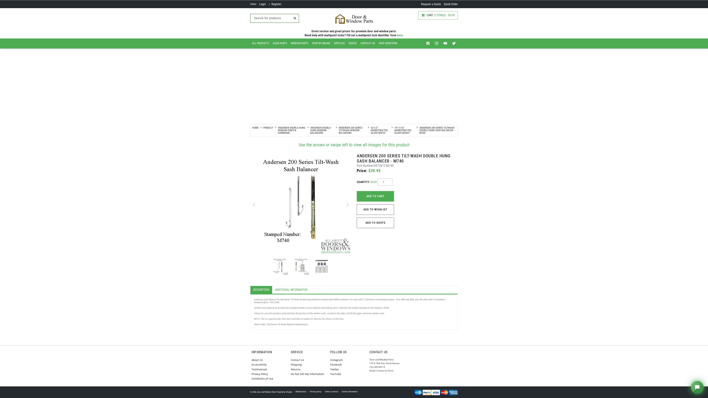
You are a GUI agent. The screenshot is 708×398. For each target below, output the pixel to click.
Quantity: (367, 182)
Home (253, 4)
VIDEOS (352, 43)
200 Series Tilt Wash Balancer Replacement (287, 324)
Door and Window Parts (266, 392)
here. (400, 35)
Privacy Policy (259, 374)
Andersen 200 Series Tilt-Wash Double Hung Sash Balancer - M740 (436, 130)
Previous (254, 204)
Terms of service (331, 391)
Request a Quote (431, 4)
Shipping (296, 364)
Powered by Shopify (284, 392)
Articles (339, 43)
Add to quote (375, 222)
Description (261, 289)
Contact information (350, 391)
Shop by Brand (321, 43)
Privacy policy (315, 391)
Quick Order (451, 4)
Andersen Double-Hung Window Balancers (320, 130)
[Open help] (697, 387)
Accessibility (259, 364)
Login (262, 4)
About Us (257, 360)
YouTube (335, 374)
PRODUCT (268, 127)
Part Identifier (388, 43)
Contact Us (367, 43)
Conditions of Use (262, 378)
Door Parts (280, 43)
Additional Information (291, 289)
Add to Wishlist (375, 209)
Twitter (334, 369)
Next (347, 204)
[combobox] (275, 18)
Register (276, 4)
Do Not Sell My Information (307, 374)
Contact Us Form (384, 370)
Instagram (336, 360)
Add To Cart (375, 196)
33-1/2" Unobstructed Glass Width (379, 130)
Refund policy (301, 391)
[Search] (295, 18)
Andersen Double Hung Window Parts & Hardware (291, 130)
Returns (296, 369)
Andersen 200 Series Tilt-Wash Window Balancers (350, 130)
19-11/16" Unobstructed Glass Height (402, 130)
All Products (260, 43)
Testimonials (259, 369)
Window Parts (299, 43)
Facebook (336, 364)
